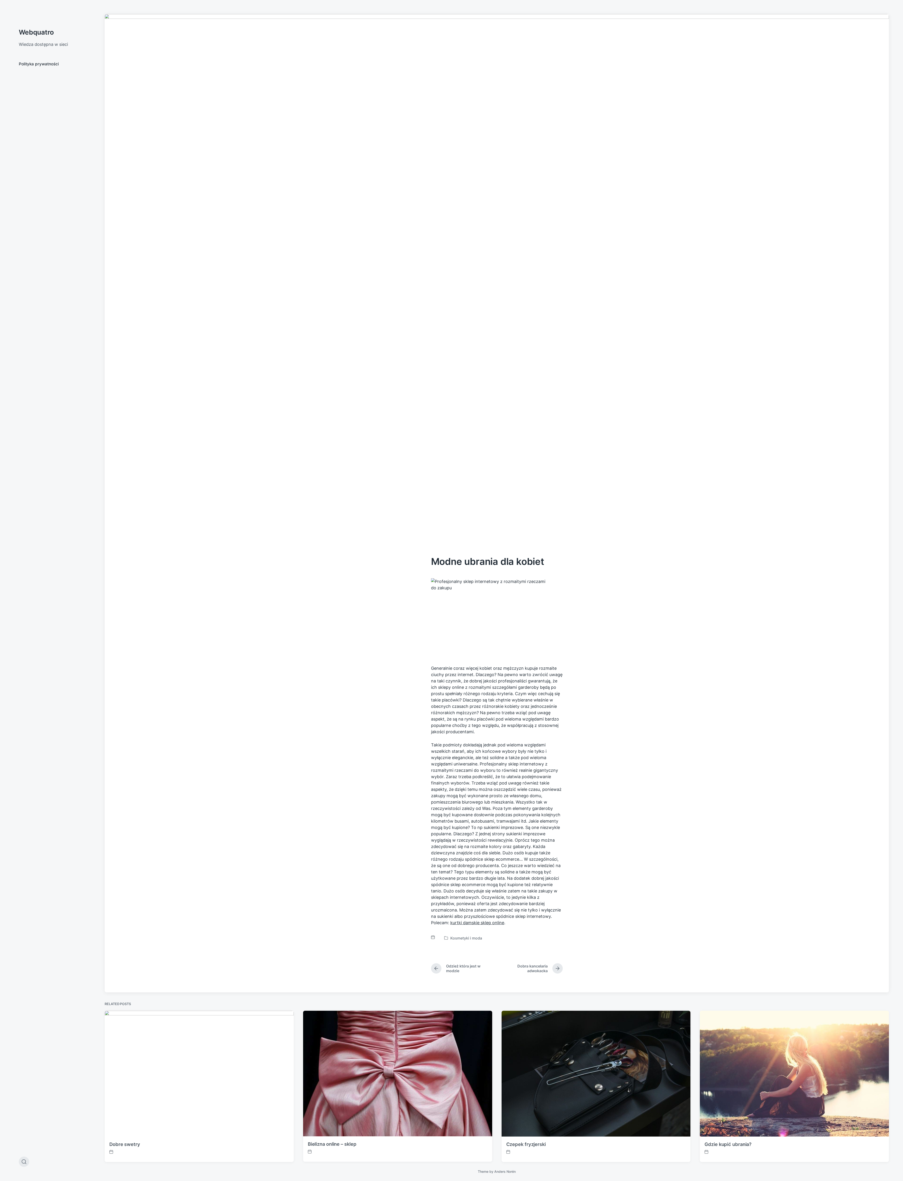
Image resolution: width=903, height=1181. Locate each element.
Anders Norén (505, 1171)
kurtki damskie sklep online (477, 922)
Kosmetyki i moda (466, 938)
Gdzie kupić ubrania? (728, 1144)
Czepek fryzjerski (526, 1144)
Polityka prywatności (39, 64)
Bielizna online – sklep (332, 1144)
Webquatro (36, 32)
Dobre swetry (124, 1144)
